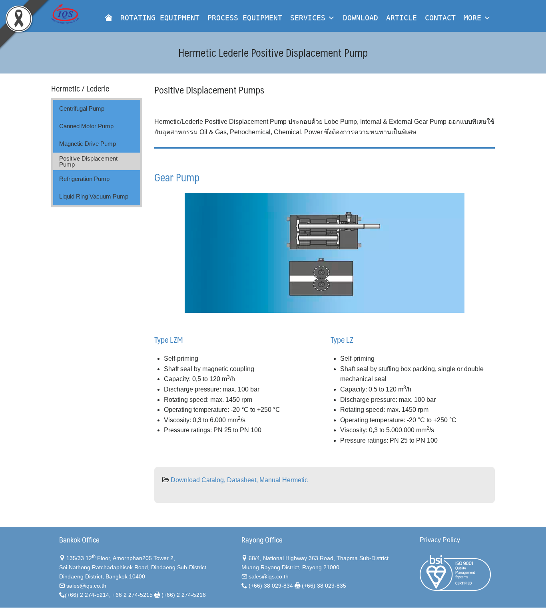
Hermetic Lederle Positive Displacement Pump (273, 52)
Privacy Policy (440, 539)
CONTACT (440, 18)
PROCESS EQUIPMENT (244, 18)
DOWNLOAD (360, 18)
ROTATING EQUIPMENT (159, 18)
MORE (472, 18)
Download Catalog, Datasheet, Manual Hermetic (239, 480)
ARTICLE (401, 18)
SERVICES (307, 18)
